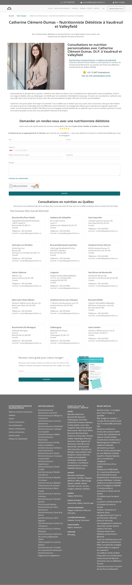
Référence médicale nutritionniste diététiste (20, 413)
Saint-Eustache (83, 446)
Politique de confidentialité (18, 178)
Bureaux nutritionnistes (17, 429)
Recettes (89, 8)
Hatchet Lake (88, 503)
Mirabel (89, 428)
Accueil (50, 8)
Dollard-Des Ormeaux (76, 422)
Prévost (90, 436)
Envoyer (64, 193)
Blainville (71, 414)
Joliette (77, 425)
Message (11, 162)
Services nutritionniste (62, 8)
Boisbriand (79, 414)
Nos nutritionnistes (15, 425)
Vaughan (71, 489)
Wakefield (71, 468)
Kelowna (71, 520)
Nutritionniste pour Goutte (48, 453)
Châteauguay (73, 420)
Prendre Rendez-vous (116, 8)
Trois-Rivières (83, 463)
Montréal (71, 433)
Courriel (68, 139)
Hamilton (80, 478)
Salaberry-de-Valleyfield (107, 60)
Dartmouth (72, 503)
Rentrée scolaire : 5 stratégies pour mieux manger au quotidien (108, 413)
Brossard (81, 417)
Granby (70, 425)
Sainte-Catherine (83, 455)
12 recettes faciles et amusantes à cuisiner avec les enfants (108, 491)
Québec (71, 438)
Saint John (71, 513)
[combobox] (11, 150)
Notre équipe (21, 16)
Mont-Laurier (73, 430)
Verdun (85, 465)
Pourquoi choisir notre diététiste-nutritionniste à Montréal (107, 534)
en (103, 8)
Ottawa (84, 483)
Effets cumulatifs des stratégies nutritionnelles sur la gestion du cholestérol (109, 547)
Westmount (80, 468)
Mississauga (86, 481)
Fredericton (78, 510)
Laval (82, 425)
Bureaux (83, 8)
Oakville (77, 483)
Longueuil (71, 428)
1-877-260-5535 (69, 2)
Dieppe (70, 510)
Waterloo (78, 489)
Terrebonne (72, 463)
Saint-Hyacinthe (74, 449)
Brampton (71, 475)
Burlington (80, 475)
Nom (10, 139)
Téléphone (12, 147)
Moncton (87, 510)
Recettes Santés (14, 435)
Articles (96, 8)
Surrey (77, 520)
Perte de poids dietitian (47, 504)
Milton (78, 481)
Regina (70, 527)
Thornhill (71, 486)
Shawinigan (72, 460)
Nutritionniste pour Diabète (49, 434)
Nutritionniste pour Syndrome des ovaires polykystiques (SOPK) (50, 537)
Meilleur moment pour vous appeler (19, 155)
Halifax (79, 503)
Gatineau (88, 422)
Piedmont (71, 436)
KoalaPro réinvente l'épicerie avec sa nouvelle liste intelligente (108, 458)
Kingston (88, 478)
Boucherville (72, 417)
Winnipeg (71, 534)
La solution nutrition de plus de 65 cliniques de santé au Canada (109, 504)
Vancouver (85, 520)
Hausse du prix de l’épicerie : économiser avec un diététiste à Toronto (109, 561)
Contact (11, 419)
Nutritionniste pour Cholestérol (50, 426)
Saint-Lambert (80, 452)
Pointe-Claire (81, 436)
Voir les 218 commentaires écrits (96, 76)
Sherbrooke (81, 460)
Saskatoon (78, 527)
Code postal (69, 155)
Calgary (70, 496)
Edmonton (78, 496)
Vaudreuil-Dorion (74, 465)
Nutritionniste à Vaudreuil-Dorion (82, 60)
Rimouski (87, 438)
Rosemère (71, 441)
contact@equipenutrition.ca (94, 2)
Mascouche (80, 428)
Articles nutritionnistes (17, 432)
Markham (71, 481)
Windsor (86, 489)
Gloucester (72, 478)
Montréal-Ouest (81, 433)
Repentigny (78, 438)
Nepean (71, 483)
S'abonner (46, 379)
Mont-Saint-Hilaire (86, 430)
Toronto (78, 486)
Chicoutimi (83, 420)
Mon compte (120, 2)
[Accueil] (9, 8)
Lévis (87, 425)
